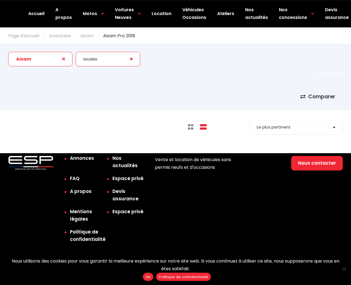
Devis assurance (337, 14)
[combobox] (40, 59)
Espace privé (127, 178)
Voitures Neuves (124, 14)
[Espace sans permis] (30, 163)
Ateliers (225, 13)
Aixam (87, 36)
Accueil (36, 13)
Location (161, 13)
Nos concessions (293, 14)
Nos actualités (256, 14)
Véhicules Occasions (194, 14)
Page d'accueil (23, 36)
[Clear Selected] (64, 59)
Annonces (82, 158)
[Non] (344, 269)
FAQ (75, 178)
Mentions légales (81, 215)
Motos (90, 13)
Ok (148, 277)
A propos (63, 14)
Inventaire (60, 36)
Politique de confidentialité (88, 236)
